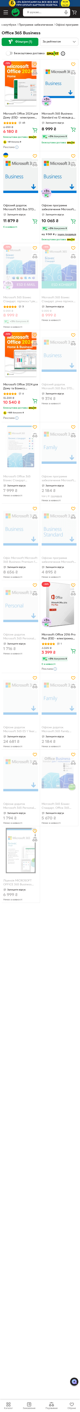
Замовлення (29, 1408)
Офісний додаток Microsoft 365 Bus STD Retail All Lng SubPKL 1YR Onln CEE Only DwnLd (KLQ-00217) (58, 387)
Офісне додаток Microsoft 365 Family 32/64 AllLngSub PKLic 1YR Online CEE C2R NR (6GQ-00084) (57, 730)
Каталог (8, 1408)
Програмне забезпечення (36, 25)
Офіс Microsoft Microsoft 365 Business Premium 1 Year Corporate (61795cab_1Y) (20, 560)
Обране (71, 1408)
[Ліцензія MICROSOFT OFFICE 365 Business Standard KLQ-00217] (20, 850)
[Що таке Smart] (63, 54)
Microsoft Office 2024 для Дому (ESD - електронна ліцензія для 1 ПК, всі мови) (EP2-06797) (20, 116)
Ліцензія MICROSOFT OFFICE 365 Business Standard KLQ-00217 (17, 883)
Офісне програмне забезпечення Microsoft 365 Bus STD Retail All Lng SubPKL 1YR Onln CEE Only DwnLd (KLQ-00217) (59, 208)
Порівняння (51, 1408)
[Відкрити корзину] (74, 12)
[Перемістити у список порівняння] (35, 72)
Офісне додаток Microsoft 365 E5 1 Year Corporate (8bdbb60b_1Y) (20, 730)
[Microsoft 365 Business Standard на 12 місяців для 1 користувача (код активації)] (59, 83)
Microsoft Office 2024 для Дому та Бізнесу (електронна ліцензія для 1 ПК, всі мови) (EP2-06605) (20, 387)
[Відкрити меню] (6, 12)
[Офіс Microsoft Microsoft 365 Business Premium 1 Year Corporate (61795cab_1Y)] (20, 528)
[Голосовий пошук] (66, 12)
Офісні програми (67, 25)
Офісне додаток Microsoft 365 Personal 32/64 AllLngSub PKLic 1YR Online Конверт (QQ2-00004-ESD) (18, 806)
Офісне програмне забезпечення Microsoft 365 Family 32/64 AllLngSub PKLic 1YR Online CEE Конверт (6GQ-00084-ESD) (58, 479)
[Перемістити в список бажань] (35, 64)
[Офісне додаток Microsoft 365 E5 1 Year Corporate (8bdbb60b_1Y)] (20, 697)
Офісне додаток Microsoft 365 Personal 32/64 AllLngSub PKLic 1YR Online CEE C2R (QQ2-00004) (18, 637)
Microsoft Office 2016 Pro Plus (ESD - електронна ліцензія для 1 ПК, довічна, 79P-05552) (58, 637)
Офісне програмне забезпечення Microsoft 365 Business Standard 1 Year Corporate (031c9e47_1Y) (58, 560)
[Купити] (35, 130)
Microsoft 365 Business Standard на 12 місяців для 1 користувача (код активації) (59, 116)
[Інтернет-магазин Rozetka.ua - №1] (15, 12)
